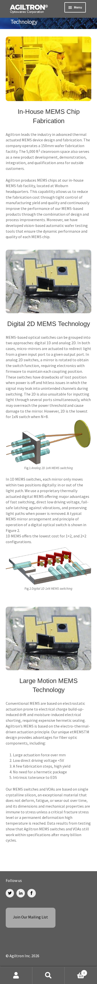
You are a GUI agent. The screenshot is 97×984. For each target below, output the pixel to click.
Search (48, 975)
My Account (16, 975)
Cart (75, 971)
